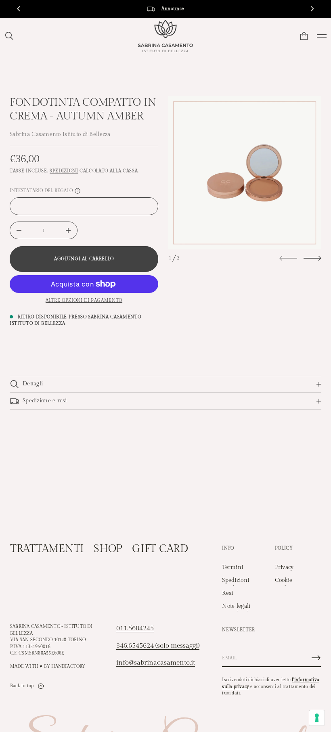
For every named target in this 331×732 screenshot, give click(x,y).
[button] (9, 36)
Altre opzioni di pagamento (84, 300)
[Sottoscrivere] (316, 658)
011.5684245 (135, 628)
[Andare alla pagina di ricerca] (9, 36)
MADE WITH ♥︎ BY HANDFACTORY (48, 666)
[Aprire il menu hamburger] (322, 36)
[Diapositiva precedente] (18, 9)
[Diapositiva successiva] (312, 258)
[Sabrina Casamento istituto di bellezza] (165, 36)
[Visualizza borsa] (304, 36)
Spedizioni (64, 171)
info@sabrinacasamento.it (155, 663)
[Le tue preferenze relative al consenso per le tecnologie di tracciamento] (317, 718)
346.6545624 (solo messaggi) (157, 646)
